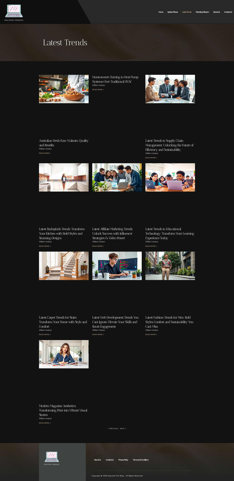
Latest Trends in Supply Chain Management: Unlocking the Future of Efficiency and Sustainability (169, 145)
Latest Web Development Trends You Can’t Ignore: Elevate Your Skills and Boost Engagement (115, 321)
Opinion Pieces (172, 12)
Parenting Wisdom (202, 12)
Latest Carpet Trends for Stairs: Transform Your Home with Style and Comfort (63, 321)
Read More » (45, 153)
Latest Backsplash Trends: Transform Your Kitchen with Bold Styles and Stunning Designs (62, 233)
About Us (216, 12)
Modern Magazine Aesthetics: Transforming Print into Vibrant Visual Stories (63, 410)
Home (161, 12)
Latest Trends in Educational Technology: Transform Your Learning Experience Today (169, 233)
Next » (123, 429)
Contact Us (228, 12)
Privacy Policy (123, 460)
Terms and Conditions (140, 460)
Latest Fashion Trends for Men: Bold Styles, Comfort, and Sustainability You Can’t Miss (169, 321)
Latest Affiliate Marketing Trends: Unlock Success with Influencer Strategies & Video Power (112, 233)
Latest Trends (186, 12)
